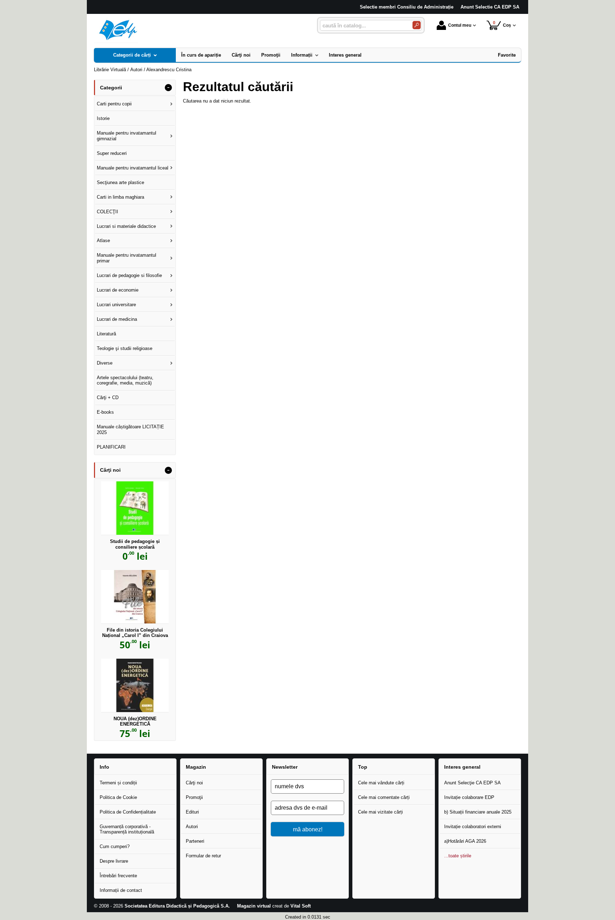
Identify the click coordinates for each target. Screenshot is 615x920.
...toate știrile (457, 855)
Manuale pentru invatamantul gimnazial (126, 135)
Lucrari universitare (116, 304)
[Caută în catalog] (416, 25)
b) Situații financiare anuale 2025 (477, 812)
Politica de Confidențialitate (128, 812)
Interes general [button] (462, 767)
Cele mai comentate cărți (384, 797)
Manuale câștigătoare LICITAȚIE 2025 (130, 429)
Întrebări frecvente (118, 875)
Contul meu (459, 25)
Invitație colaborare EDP (469, 797)
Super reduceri (112, 153)
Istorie (103, 118)
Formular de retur (203, 855)
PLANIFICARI (111, 447)
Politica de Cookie (118, 797)
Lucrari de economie (117, 290)
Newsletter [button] (285, 767)
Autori (192, 826)
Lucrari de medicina (117, 319)
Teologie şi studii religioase (124, 348)
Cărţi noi (194, 782)
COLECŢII (107, 211)
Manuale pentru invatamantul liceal (132, 168)
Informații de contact (121, 890)
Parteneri (195, 841)
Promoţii (194, 797)
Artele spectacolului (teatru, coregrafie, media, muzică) (125, 380)
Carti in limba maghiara (120, 197)
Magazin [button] (196, 767)
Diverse (104, 363)
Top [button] (362, 767)
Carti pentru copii (114, 103)
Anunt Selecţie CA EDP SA (472, 782)
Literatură (106, 333)
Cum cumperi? (115, 846)
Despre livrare (114, 861)
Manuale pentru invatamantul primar (126, 257)
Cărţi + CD (108, 397)
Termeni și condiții (118, 782)
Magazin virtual (254, 906)
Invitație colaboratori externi (472, 826)
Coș (502, 24)
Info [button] (104, 767)
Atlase (103, 240)
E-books (105, 412)
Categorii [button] (111, 87)
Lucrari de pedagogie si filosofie (129, 275)
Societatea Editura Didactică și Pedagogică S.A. (177, 906)
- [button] (168, 87)
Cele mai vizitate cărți (380, 812)
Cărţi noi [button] (110, 470)
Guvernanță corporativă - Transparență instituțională (127, 829)
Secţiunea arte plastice (120, 182)
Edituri (192, 812)
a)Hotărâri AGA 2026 (465, 841)
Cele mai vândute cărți (381, 782)
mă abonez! (307, 829)
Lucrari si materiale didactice (126, 226)
